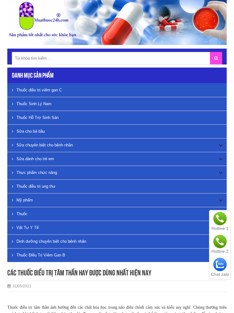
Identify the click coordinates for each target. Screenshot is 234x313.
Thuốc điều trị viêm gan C (39, 90)
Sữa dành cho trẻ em (35, 158)
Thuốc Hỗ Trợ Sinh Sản (37, 117)
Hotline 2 (220, 251)
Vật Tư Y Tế (27, 227)
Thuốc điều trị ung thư (35, 186)
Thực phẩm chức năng (36, 172)
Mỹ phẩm (24, 200)
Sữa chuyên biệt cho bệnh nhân (44, 145)
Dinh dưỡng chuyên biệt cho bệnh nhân (51, 241)
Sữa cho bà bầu (30, 131)
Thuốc (21, 214)
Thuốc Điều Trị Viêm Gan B (40, 255)
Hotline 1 (220, 228)
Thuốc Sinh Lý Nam (33, 103)
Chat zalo (220, 274)
